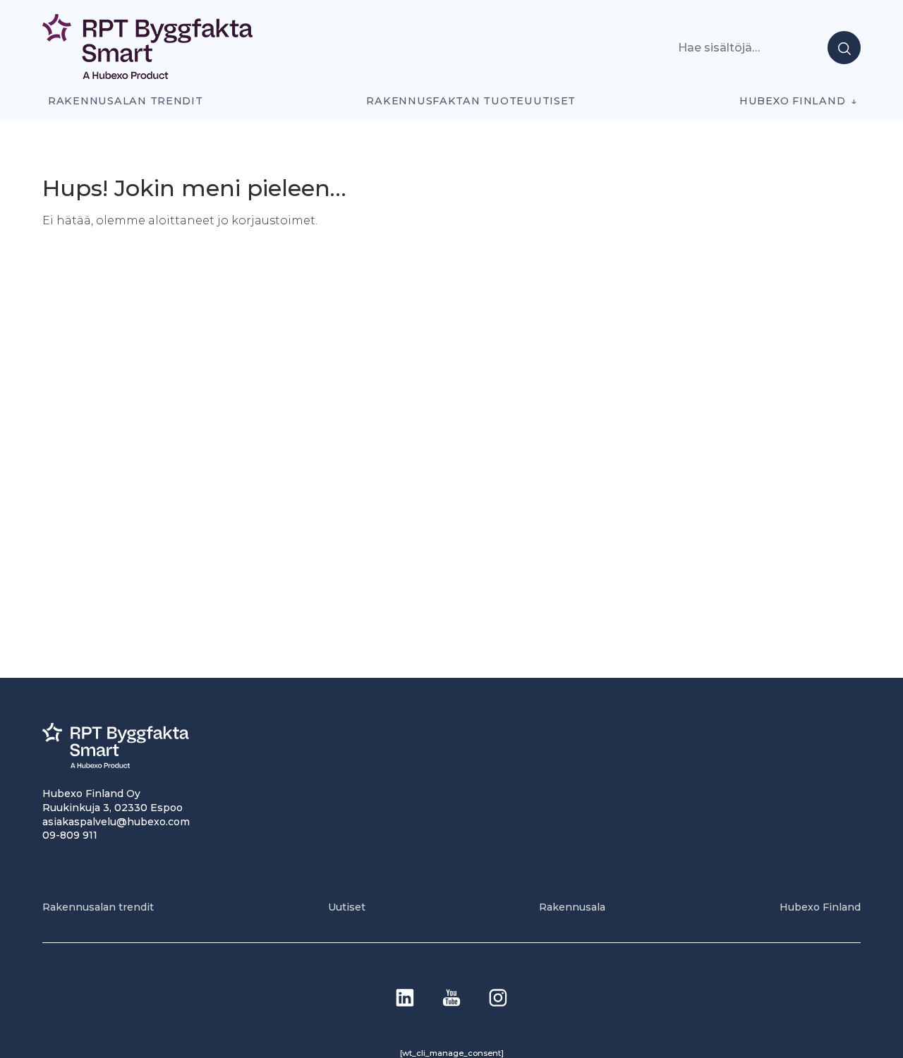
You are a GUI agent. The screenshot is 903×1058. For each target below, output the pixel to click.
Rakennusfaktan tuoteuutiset (471, 101)
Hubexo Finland (792, 101)
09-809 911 (69, 835)
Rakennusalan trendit (125, 101)
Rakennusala (572, 907)
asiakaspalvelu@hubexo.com (116, 821)
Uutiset (346, 907)
